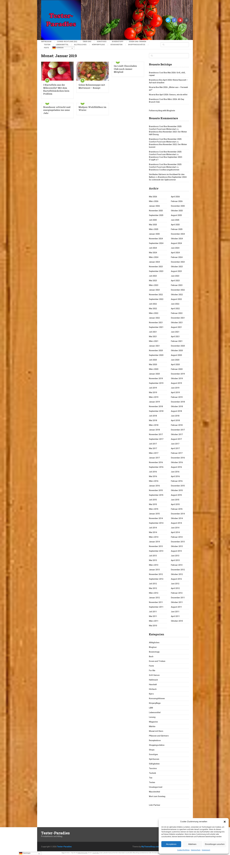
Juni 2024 (175, 248)
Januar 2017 (154, 458)
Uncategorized (155, 787)
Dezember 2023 (178, 262)
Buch (151, 656)
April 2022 (175, 308)
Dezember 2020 (178, 346)
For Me (152, 670)
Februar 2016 (176, 481)
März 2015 (153, 509)
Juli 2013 (153, 556)
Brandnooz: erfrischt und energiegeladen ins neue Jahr (56, 110)
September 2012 (156, 579)
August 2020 (176, 355)
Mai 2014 (153, 532)
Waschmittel (154, 792)
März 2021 (153, 341)
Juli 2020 (153, 360)
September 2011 (156, 607)
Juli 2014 (153, 528)
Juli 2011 (153, 612)
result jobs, (96, 852)
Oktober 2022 (177, 294)
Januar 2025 (154, 234)
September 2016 (156, 467)
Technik (152, 773)
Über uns (87, 41)
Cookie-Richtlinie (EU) (67, 41)
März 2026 (153, 201)
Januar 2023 (154, 290)
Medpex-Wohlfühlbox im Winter (92, 108)
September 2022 (156, 299)
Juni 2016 (175, 472)
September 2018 (156, 411)
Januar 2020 (154, 374)
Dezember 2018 (178, 402)
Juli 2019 (153, 388)
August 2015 (176, 495)
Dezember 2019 (178, 374)
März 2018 (153, 425)
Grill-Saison (154, 675)
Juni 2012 (175, 584)
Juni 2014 (175, 528)
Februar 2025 (176, 229)
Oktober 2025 (177, 211)
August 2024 (176, 243)
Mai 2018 (153, 420)
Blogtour (153, 647)
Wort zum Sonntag (157, 796)
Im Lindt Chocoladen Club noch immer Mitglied (125, 68)
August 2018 (176, 411)
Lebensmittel (62, 45)
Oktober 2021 (177, 322)
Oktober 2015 (177, 490)
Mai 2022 (153, 308)
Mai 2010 (153, 626)
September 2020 (156, 355)
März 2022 (153, 313)
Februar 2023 (176, 285)
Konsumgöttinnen (157, 698)
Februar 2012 (176, 593)
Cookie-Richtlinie (183, 850)
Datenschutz (195, 850)
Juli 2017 (153, 444)
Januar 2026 (154, 206)
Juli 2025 (153, 220)
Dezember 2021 (178, 318)
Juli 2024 (153, 248)
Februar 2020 (176, 369)
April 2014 (175, 532)
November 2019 (156, 378)
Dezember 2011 (178, 598)
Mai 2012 (153, 588)
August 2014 (176, 523)
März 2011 (153, 621)
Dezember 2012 (178, 570)
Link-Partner (154, 805)
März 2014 (153, 537)
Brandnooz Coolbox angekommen (164, 170)
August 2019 (176, 383)
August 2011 (176, 607)
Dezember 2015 (178, 486)
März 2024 (153, 257)
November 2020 (156, 350)
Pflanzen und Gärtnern (159, 736)
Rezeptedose (155, 740)
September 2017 (156, 439)
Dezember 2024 (178, 234)
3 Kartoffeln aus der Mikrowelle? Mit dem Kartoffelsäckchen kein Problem (56, 89)
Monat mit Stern (156, 731)
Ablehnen (192, 844)
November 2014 (156, 518)
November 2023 (156, 267)
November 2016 (156, 462)
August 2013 (176, 551)
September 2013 (156, 551)
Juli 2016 (153, 472)
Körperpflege (98, 45)
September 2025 (156, 215)
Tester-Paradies (55, 833)
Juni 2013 (175, 556)
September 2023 (156, 271)
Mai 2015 (153, 504)
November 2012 (156, 574)
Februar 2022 (176, 313)
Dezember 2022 (178, 290)
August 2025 (176, 215)
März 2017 (153, 453)
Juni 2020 (175, 360)
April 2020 (175, 364)
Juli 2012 (153, 584)
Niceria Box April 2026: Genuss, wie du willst (168, 95)
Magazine (153, 722)
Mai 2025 (153, 225)
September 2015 (156, 495)
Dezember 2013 (178, 542)
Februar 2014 (176, 537)
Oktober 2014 (177, 518)
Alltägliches (80, 45)
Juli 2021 (153, 332)
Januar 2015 (154, 514)
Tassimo (153, 768)
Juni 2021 (175, 332)
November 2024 (156, 239)
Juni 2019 (175, 388)
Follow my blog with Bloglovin (162, 111)
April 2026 (175, 197)
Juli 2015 (153, 500)
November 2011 (156, 602)
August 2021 (176, 327)
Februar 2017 (176, 453)
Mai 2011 (153, 616)
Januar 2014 (154, 542)
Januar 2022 (154, 318)
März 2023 (153, 285)
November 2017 (156, 434)
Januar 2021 (154, 346)
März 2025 (153, 229)
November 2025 (156, 211)
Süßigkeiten (116, 45)
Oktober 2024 (177, 239)
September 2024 (156, 243)
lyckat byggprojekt (82, 852)
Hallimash (153, 680)
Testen (47, 45)
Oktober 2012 (177, 574)
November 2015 (156, 490)
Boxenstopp (117, 41)
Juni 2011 (175, 612)
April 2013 (175, 560)
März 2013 (153, 565)
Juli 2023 (153, 276)
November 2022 (156, 294)
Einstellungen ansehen (215, 844)
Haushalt (153, 684)
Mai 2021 (153, 336)
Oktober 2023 (177, 267)
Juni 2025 (175, 220)
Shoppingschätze (136, 45)
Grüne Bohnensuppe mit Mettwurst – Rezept (92, 86)
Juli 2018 (153, 416)
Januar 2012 (154, 598)
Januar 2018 (154, 430)
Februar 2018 (176, 425)
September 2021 (156, 327)
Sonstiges (101, 41)
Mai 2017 (153, 448)
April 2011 (175, 616)
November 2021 (156, 322)
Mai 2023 (153, 280)
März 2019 (153, 397)
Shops (152, 750)
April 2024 (175, 253)
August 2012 (176, 579)
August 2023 (176, 271)
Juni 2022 (175, 304)
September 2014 (156, 523)
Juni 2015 (175, 500)
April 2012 (175, 588)
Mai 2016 (153, 476)
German (59, 48)
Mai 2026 (153, 197)
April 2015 (175, 504)
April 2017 (175, 448)
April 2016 (175, 476)
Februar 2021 (176, 341)
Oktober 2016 (177, 462)
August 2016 (176, 467)
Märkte (152, 726)
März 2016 (153, 481)
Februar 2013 (176, 565)
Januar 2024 (154, 262)
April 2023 (175, 280)
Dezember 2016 (178, 458)
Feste (46, 48)
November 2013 (156, 546)
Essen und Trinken (137, 41)
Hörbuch (153, 689)
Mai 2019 (153, 392)
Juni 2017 (175, 444)
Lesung (152, 717)
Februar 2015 (176, 509)
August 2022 (176, 299)
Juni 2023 (175, 276)
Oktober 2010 (177, 621)
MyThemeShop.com (150, 847)
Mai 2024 (153, 253)
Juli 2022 (153, 304)
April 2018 (175, 420)
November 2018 (156, 406)
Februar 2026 (176, 201)
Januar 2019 (154, 402)
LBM (151, 708)
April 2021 (175, 336)
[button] (224, 821)
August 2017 (176, 439)
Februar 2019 (176, 397)
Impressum (206, 850)
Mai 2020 (153, 364)
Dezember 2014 (178, 514)
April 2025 (175, 225)
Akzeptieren (171, 844)
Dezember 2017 (178, 430)
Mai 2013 (153, 560)
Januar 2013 (154, 570)
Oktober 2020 (177, 350)
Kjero (151, 694)
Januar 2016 (154, 486)
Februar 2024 (176, 257)
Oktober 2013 (177, 546)
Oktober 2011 (177, 602)
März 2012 (153, 593)
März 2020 (153, 369)
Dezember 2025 (178, 206)
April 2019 (175, 392)
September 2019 (156, 383)
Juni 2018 (175, 416)
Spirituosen (154, 759)
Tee (150, 778)
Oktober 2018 (177, 406)
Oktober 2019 (177, 378)
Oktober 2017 (177, 434)
